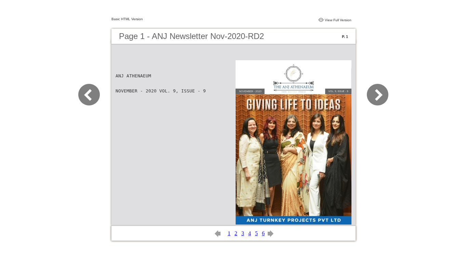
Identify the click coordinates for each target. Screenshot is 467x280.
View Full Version (338, 20)
